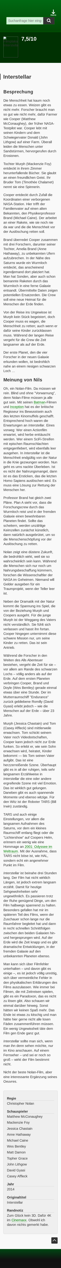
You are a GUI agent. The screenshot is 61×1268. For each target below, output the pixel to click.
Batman (39, 402)
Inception (17, 407)
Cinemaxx (19, 1220)
